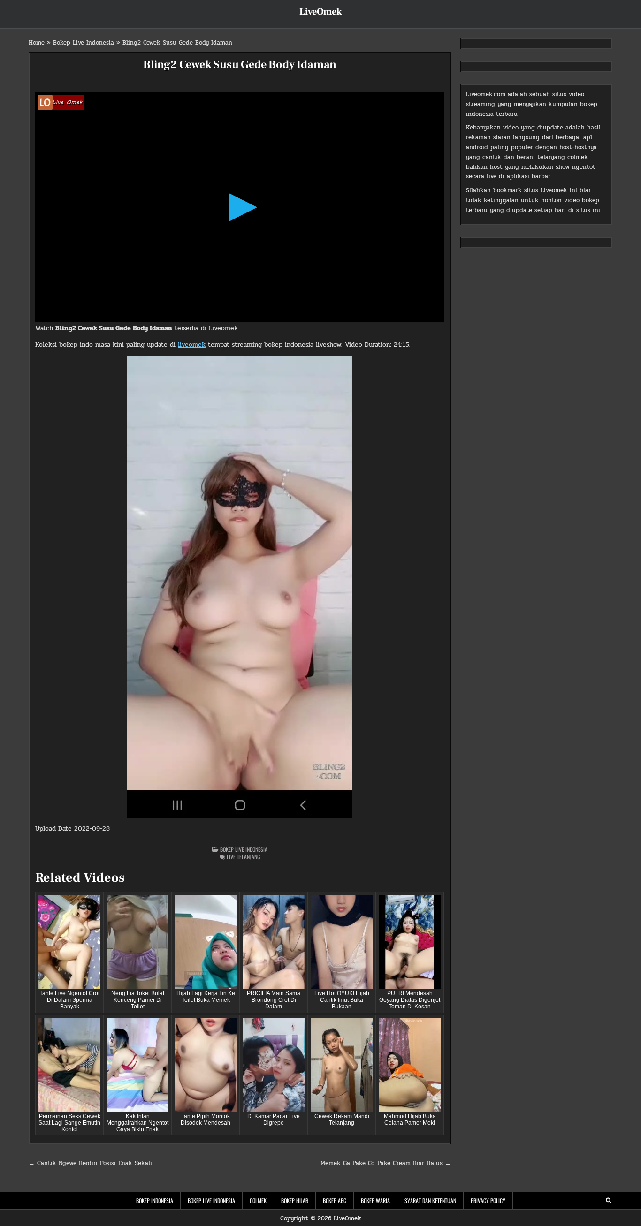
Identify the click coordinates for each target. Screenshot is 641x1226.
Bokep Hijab (294, 1200)
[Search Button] (608, 1201)
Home (37, 42)
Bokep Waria (375, 1200)
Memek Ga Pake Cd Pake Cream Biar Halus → (385, 1163)
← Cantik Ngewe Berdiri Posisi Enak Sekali (90, 1163)
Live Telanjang (243, 857)
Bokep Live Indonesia (83, 42)
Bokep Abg (334, 1200)
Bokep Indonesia (154, 1200)
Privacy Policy (488, 1200)
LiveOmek (320, 12)
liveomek (192, 344)
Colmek (258, 1200)
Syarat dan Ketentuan (430, 1200)
